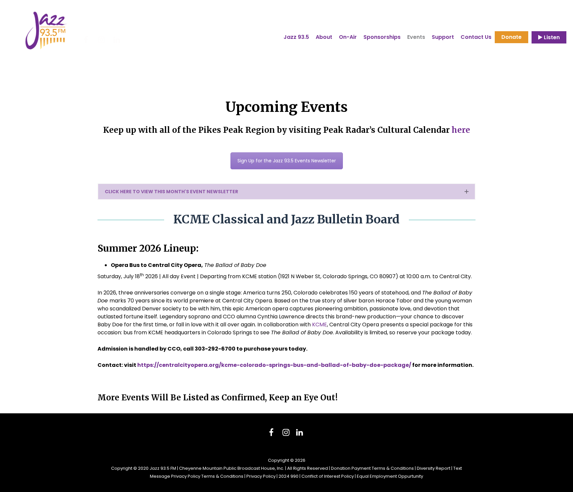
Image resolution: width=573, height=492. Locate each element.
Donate (511, 37)
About (324, 38)
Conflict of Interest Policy (327, 476)
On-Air (348, 38)
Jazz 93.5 (296, 37)
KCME (319, 324)
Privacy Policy (261, 476)
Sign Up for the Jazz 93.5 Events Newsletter (286, 160)
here (461, 130)
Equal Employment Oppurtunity (390, 476)
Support (443, 38)
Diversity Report (433, 468)
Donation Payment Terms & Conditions (372, 468)
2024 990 (288, 476)
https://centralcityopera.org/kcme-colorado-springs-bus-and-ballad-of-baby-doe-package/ (274, 365)
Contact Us (476, 37)
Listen (551, 37)
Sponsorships (382, 38)
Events (416, 38)
